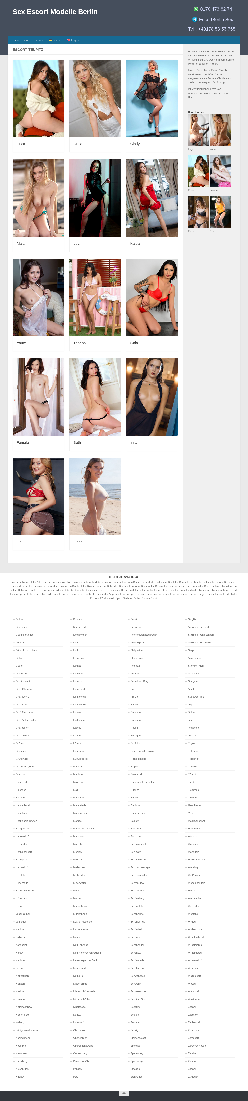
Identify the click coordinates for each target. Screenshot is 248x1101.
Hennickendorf (24, 851)
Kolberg (20, 1022)
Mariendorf (79, 797)
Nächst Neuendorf (83, 921)
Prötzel (134, 696)
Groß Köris (22, 704)
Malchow (78, 782)
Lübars (77, 743)
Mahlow (77, 766)
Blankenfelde (79, 586)
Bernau (219, 582)
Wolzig (192, 983)
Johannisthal (23, 913)
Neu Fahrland (80, 944)
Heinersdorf (22, 836)
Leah (77, 243)
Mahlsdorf (78, 774)
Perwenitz (136, 627)
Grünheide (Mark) (25, 766)
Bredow (159, 586)
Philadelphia (137, 642)
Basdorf (108, 582)
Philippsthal (137, 650)
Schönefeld (137, 906)
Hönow (19, 906)
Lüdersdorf (79, 751)
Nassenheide (80, 929)
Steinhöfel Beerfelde (199, 627)
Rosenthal (136, 774)
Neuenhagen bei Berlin (85, 960)
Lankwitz (78, 650)
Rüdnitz (135, 789)
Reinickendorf (138, 758)
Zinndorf (192, 1061)
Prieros (135, 689)
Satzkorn (136, 836)
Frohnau (94, 598)
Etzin (171, 590)
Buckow (215, 586)
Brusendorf (197, 586)
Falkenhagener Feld (21, 594)
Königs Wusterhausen (28, 1030)
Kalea (135, 243)
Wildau (192, 921)
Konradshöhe (23, 1037)
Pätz (75, 1076)
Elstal (157, 590)
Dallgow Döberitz (63, 590)
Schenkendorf (138, 844)
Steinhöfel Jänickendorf (201, 634)
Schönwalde (137, 960)
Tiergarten (193, 758)
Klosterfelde (22, 1014)
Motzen (77, 898)
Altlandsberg (96, 582)
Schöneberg (137, 898)
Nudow (77, 1014)
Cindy (135, 144)
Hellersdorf (22, 844)
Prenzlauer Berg (139, 681)
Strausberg (194, 673)
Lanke (76, 642)
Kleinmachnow (24, 1006)
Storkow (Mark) (196, 665)
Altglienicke (82, 582)
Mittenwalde (79, 882)
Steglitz (192, 619)
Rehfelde (135, 743)
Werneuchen (195, 898)
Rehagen (136, 735)
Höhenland (21, 898)
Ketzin (19, 968)
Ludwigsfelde (80, 758)
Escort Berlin (20, 40)
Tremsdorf (193, 797)
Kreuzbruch (22, 1068)
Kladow (20, 991)
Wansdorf (193, 851)
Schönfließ (136, 937)
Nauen (76, 937)
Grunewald (22, 758)
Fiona (77, 542)
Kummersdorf (80, 627)
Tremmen (193, 789)
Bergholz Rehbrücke (190, 582)
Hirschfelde (22, 882)
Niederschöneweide (84, 991)
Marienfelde (79, 805)
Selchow (135, 1022)
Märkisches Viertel (83, 828)
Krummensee (80, 619)
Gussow (20, 774)
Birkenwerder (49, 586)
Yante (21, 343)
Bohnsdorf (112, 586)
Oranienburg (80, 1053)
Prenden (135, 673)
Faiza (191, 231)
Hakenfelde (22, 782)
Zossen (192, 1068)
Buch (207, 586)
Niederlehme (80, 983)
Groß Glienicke (24, 689)
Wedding (193, 867)
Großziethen (22, 735)
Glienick (20, 642)
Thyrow (192, 743)
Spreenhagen (138, 1061)
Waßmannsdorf (196, 859)
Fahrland (191, 590)
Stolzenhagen (195, 658)
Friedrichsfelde (180, 594)
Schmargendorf (139, 875)
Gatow (19, 619)
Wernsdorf (194, 906)
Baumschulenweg (123, 582)
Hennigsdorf (22, 859)
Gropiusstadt (23, 681)
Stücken (192, 689)
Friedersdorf (164, 594)
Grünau (20, 743)
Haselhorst (22, 813)
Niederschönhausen (84, 999)
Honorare (38, 40)
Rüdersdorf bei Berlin (142, 782)
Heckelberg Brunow (26, 820)
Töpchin (192, 774)
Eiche (138, 590)
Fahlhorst (180, 590)
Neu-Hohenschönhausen (87, 952)
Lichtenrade (79, 689)
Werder (192, 890)
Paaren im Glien (82, 1061)
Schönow (136, 952)
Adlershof (17, 582)
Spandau (135, 1045)
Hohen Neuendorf (25, 890)
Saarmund (136, 828)
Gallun (137, 598)
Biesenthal (27, 586)
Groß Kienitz (23, 696)
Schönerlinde (138, 921)
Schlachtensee (139, 859)
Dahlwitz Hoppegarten (42, 590)
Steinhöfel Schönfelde (200, 642)
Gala (134, 343)
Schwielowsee (138, 991)
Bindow (38, 586)
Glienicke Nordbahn (26, 650)
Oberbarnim (79, 1030)
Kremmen (21, 1053)
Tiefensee (193, 751)
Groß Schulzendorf (26, 720)
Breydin (168, 586)
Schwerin (136, 983)
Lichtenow (78, 681)
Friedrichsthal (230, 594)
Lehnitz (77, 665)
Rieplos (135, 766)
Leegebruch (79, 658)
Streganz (193, 681)
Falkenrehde (39, 594)
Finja (190, 149)
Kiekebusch (22, 975)
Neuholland (79, 968)
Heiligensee (22, 828)
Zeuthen (192, 1053)
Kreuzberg (21, 1061)
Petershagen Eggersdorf (144, 634)
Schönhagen (137, 944)
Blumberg (101, 586)
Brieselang (179, 586)
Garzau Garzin (150, 598)
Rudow (134, 797)
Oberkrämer (80, 1037)
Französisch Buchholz (83, 594)
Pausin (134, 619)
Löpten (77, 735)
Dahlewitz (23, 590)
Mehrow (77, 851)
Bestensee (230, 582)
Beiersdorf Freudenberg (154, 582)
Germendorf (22, 627)
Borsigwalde (148, 586)
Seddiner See (138, 999)
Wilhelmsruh (195, 944)
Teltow (191, 712)
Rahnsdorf (136, 712)
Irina (133, 442)
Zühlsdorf (193, 1076)
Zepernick (193, 1030)
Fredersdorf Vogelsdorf (108, 594)
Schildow (136, 851)
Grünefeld (21, 751)
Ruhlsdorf (136, 805)
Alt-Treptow (69, 582)
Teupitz (192, 735)
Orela (77, 144)
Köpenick (21, 1045)
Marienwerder (80, 813)
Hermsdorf (21, 867)
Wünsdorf (193, 991)
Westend (193, 913)
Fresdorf (140, 594)
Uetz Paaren (195, 805)
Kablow (20, 929)
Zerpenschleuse (197, 1045)
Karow (19, 952)
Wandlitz (192, 836)
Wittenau (193, 968)
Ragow (134, 704)
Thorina (79, 343)
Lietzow (77, 712)
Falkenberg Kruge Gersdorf (224, 590)
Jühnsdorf (21, 921)
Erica (21, 144)
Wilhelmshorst (196, 937)
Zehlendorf (194, 1022)
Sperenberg (137, 1053)
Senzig (134, 1030)
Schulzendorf (138, 968)
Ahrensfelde (29, 582)
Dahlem (13, 590)
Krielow (20, 1076)
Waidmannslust (196, 820)
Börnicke (135, 586)
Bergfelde (173, 582)
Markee (77, 820)
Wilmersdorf (194, 960)
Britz (188, 586)
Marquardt (79, 836)
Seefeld (135, 1014)
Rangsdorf (136, 720)
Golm (19, 658)
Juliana (214, 190)
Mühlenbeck (80, 913)
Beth (77, 442)
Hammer (20, 797)
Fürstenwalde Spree (111, 598)
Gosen (19, 665)
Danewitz (79, 590)
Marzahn (78, 844)
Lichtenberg (79, 673)
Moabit (77, 890)
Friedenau (151, 594)
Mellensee (79, 867)
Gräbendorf (22, 673)
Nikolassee (79, 1006)
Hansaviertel (23, 805)
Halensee (21, 789)
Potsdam (136, 665)
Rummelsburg (138, 813)
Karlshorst (21, 944)
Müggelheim (80, 906)
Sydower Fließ (196, 696)
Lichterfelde (79, 696)
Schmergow (137, 882)
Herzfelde (21, 875)
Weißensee (194, 875)
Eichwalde (147, 590)
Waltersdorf (194, 828)
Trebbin (192, 782)
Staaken (135, 1068)
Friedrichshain (214, 594)
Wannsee (193, 844)
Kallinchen (21, 937)
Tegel (191, 704)
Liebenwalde (80, 704)
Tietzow (192, 766)
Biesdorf (16, 586)
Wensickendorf (196, 882)
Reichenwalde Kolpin (142, 751)
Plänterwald (137, 658)
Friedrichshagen (197, 594)
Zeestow (193, 1014)
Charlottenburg (228, 586)
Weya (213, 149)
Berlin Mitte (208, 582)
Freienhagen (128, 594)
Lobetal (77, 727)
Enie (212, 231)
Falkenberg (202, 590)
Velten (191, 813)
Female (23, 442)
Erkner (164, 590)
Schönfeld (136, 929)
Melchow (78, 859)
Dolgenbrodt (127, 590)
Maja (21, 243)
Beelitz (137, 582)
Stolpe (191, 650)
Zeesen (192, 1006)
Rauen (134, 727)
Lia (19, 542)
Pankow (77, 1068)
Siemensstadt (138, 1037)
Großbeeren (22, 727)
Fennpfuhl (64, 594)
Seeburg (135, 1006)
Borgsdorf (124, 586)
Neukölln (78, 975)
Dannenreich (92, 590)
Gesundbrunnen (24, 634)
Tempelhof (193, 727)
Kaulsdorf (21, 960)
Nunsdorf (78, 1022)
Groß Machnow (24, 712)
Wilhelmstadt (195, 952)
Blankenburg (65, 586)
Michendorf (79, 875)
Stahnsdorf (137, 1076)
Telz (190, 720)
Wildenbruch (195, 929)
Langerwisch (80, 634)
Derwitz (104, 590)
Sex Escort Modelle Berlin (55, 12)
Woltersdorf (194, 975)
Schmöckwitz (138, 890)
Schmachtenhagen (141, 867)
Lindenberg (79, 720)
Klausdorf (21, 999)
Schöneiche (137, 913)
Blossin (91, 586)
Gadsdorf (128, 598)
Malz (76, 789)
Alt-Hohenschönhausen (50, 582)
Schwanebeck (138, 975)
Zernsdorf (193, 1037)
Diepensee (114, 590)
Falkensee (52, 594)
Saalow (135, 820)
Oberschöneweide (83, 1045)
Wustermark (195, 999)
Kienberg (20, 983)
